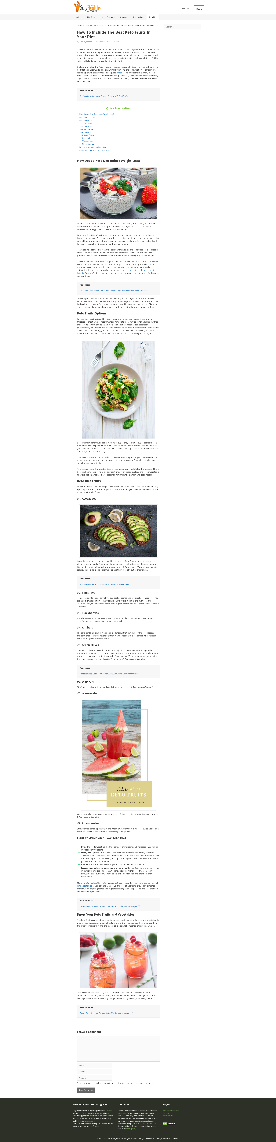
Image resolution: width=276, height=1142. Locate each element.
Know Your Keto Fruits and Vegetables (94, 150)
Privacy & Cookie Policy (146, 1139)
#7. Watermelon (86, 141)
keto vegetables (84, 885)
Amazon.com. (89, 1121)
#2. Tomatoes (86, 126)
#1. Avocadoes (86, 123)
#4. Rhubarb (85, 132)
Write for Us (168, 1116)
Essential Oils (138, 17)
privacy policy (130, 1129)
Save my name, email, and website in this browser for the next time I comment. (116, 1083)
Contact (186, 8)
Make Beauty (107, 17)
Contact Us (175, 1139)
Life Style (91, 17)
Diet (95, 25)
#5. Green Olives (87, 135)
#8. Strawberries (87, 144)
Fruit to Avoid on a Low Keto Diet (92, 147)
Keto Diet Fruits (85, 120)
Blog (199, 8)
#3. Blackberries (87, 129)
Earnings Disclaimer (171, 1110)
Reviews (123, 17)
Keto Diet (153, 17)
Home (79, 25)
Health (78, 17)
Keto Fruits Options (87, 117)
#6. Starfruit (85, 138)
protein (120, 72)
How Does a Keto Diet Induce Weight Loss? (96, 114)
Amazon (108, 1110)
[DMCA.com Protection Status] (169, 1124)
